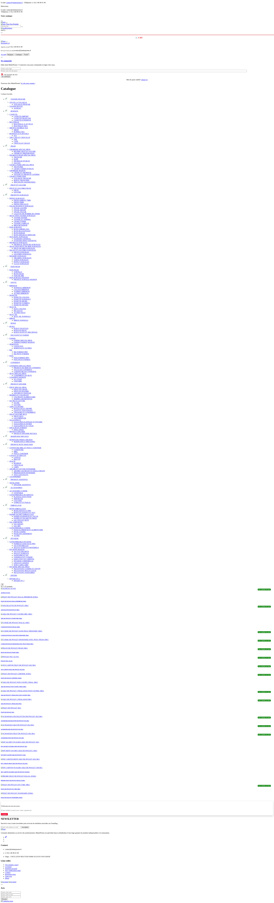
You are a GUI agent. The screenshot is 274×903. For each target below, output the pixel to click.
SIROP (16, 130)
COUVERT (18, 500)
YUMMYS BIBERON (22, 291)
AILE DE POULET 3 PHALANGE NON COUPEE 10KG (16, 695)
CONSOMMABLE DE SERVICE (21, 495)
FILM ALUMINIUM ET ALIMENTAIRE (28, 530)
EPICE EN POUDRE (21, 391)
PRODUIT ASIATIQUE (19, 479)
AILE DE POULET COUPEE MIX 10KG (11, 618)
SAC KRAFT (18, 524)
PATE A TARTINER (21, 453)
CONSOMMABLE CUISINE (19, 528)
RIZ (10, 350)
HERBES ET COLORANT (19, 395)
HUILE (13, 323)
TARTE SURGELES (21, 260)
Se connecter (6, 61)
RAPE (16, 159)
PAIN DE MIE (19, 276)
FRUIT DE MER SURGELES (24, 248)
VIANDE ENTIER (20, 217)
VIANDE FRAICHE (17, 99)
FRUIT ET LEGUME (18, 185)
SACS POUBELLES (21, 546)
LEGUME (17, 192)
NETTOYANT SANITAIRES (24, 572)
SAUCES (17, 163)
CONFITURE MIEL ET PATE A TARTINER (25, 448)
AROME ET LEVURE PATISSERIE (22, 469)
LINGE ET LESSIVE (21, 563)
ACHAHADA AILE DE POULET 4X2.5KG (12, 729)
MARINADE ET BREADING (24, 442)
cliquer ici (144, 80)
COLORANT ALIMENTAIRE (24, 397)
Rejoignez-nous (10, 874)
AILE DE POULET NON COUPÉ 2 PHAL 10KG (13, 686)
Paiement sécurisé (11, 869)
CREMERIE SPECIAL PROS (19, 149)
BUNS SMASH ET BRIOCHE (25, 235)
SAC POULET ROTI (21, 520)
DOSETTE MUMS (20, 301)
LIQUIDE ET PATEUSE (22, 393)
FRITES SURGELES (17, 198)
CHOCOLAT (18, 465)
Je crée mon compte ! (28, 83)
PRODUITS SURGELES (19, 195)
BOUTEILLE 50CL (21, 126)
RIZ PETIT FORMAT (21, 354)
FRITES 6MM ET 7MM (22, 200)
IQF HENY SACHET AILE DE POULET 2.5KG (13, 755)
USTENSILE (18, 493)
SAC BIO (17, 526)
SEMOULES (14, 344)
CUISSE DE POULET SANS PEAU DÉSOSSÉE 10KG (15, 635)
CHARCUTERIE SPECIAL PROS (21, 165)
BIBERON (13, 286)
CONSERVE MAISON (17, 377)
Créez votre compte (15, 6)
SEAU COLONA (20, 309)
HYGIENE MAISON (17, 549)
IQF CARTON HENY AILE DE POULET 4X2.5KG (14, 763)
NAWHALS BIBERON (22, 288)
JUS (15, 135)
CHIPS (16, 467)
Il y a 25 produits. (7, 586)
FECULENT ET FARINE (19, 335)
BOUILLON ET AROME (23, 408)
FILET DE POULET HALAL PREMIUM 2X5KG (13, 601)
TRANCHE (18, 157)
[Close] (1, 802)
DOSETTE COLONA (21, 297)
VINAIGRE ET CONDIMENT (25, 412)
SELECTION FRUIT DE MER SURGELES (25, 246)
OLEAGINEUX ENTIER (23, 424)
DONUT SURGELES (21, 262)
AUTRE (17, 536)
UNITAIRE (18, 381)
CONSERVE (15, 362)
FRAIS (13, 146)
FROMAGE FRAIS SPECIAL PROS (22, 155)
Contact (7, 872)
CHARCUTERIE (20, 221)
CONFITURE (19, 450)
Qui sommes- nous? (12, 865)
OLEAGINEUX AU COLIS (24, 426)
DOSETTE (13, 295)
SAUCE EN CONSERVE (23, 370)
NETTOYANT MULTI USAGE (25, 571)
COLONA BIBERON (21, 289)
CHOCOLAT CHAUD (22, 143)
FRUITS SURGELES (21, 252)
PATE (11, 356)
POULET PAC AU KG (7, 661)
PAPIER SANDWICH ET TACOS (26, 516)
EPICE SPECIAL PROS (17, 387)
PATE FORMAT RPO (21, 358)
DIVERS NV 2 (14, 579)
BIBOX (12, 318)
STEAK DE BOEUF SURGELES (21, 206)
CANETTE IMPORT (21, 116)
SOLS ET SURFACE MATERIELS (26, 547)
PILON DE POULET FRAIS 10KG (10, 652)
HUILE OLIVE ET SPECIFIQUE (25, 332)
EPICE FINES (19, 430)
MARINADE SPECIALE (19, 436)
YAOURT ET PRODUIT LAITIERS (26, 174)
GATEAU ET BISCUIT (17, 455)
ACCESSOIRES (16, 488)
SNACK (12, 461)
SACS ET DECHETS (21, 551)
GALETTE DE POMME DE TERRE (27, 214)
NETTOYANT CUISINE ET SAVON (27, 569)
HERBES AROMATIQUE (23, 399)
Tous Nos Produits (12, 24)
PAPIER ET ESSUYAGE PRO (24, 544)
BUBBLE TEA (19, 132)
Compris (4, 814)
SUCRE (16, 403)
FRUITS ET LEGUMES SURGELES (22, 250)
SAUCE (13, 282)
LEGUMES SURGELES (22, 254)
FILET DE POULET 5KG (7, 712)
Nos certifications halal (13, 870)
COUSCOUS (18, 346)
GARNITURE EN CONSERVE (25, 371)
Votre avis (8, 876)
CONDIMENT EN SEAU (23, 375)
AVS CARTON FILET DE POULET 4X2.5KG (13, 669)
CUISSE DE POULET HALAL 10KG (10, 627)
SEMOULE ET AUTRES (23, 348)
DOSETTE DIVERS (21, 305)
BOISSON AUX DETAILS (19, 134)
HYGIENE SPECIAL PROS (19, 567)
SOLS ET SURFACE (21, 553)
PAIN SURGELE (15, 227)
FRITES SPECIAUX (21, 204)
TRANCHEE (18, 167)
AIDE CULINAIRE (16, 407)
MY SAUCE (18, 311)
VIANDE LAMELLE (21, 223)
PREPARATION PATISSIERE (24, 473)
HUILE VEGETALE (21, 328)
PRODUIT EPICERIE (18, 384)
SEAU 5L (12, 307)
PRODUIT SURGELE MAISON (25, 279)
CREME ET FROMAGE (22, 172)
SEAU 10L (13, 314)
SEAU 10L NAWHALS (22, 316)
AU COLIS (18, 379)
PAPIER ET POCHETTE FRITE (25, 518)
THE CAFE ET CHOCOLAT (19, 137)
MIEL (16, 452)
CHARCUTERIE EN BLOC (24, 169)
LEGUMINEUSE (20, 418)
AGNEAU (17, 108)
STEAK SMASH (20, 210)
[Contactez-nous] (7, 901)
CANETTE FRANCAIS (22, 118)
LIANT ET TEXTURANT (23, 410)
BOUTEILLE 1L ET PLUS (23, 124)
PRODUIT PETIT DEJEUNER (21, 444)
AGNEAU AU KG (5, 592)
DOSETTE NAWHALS (22, 299)
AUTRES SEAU (20, 313)
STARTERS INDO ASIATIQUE (25, 241)
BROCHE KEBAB (20, 225)
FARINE (12, 338)
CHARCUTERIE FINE (17, 176)
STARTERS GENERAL (22, 239)
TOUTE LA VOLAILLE (18, 102)
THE (15, 139)
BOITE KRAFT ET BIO (22, 511)
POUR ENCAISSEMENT (23, 534)
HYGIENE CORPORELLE (23, 561)
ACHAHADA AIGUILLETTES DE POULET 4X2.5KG (15, 720)
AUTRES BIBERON (21, 293)
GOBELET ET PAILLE (22, 502)
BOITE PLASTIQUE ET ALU (24, 512)
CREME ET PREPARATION (24, 153)
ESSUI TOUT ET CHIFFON (24, 559)
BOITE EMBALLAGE (17, 509)
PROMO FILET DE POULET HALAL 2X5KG (13, 780)
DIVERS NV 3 (19, 581)
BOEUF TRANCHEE (21, 180)
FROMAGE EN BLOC (22, 161)
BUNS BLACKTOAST (22, 231)
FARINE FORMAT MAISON (24, 342)
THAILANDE (14, 483)
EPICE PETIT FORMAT (18, 428)
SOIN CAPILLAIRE (21, 565)
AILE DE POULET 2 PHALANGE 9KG (11, 703)
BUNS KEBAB (19, 233)
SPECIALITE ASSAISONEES (24, 182)
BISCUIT (17, 459)
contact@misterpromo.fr (14, 3)
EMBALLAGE (16, 505)
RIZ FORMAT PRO (21, 352)
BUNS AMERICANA (21, 229)
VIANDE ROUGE (16, 106)
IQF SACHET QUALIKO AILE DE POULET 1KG (14, 746)
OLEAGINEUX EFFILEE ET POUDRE (28, 422)
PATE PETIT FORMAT (22, 360)
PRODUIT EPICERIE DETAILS (25, 433)
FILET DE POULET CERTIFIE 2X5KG (11, 678)
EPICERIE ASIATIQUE (22, 485)
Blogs (7, 878)
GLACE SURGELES (21, 264)
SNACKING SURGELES (18, 237)
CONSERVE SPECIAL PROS (20, 366)
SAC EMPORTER (15, 522)
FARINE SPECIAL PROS (23, 340)
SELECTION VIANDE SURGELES (22, 216)
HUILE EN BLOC (20, 330)
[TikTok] (6, 837)
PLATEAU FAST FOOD (22, 497)
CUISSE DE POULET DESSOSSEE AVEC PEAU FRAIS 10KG (17, 644)
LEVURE (17, 405)
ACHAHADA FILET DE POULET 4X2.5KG (12, 738)
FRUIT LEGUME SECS (18, 414)
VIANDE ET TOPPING (22, 219)
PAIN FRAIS (15, 267)
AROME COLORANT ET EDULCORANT (29, 471)
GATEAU (17, 457)
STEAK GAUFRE (20, 208)
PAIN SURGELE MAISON (19, 278)
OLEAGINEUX (15, 420)
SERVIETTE (18, 499)
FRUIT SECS (18, 416)
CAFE (16, 141)
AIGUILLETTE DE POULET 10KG (10, 610)
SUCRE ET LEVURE (17, 401)
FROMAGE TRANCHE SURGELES (27, 244)
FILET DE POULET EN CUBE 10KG (10, 789)
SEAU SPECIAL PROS (17, 373)
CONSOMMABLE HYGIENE (20, 542)
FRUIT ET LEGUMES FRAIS (20, 188)
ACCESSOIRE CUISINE (18, 491)
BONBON (17, 463)
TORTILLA (18, 272)
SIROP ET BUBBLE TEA (18, 128)
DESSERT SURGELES (17, 256)
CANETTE (13, 114)
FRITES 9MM (19, 202)
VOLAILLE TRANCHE (22, 178)
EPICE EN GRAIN (20, 389)
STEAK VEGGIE (20, 212)
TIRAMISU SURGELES (22, 258)
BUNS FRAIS (19, 274)
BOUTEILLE (14, 122)
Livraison (8, 867)
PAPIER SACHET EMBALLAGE (21, 514)
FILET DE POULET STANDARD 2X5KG (11, 797)
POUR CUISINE (20, 532)
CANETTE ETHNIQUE (22, 120)
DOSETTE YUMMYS (22, 303)
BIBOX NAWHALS (21, 320)
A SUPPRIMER (15, 477)
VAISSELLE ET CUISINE (23, 557)
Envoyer (4, 899)
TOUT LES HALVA (21, 475)
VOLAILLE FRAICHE (22, 104)
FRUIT (16, 190)
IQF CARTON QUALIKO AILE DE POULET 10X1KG (15, 772)
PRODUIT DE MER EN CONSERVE (27, 368)
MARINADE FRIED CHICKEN (21, 440)
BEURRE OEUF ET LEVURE (25, 151)
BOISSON (14, 111)
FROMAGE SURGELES (18, 242)
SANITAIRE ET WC (21, 555)
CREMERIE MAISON (17, 171)
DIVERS (13, 575)
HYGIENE (14, 538)
